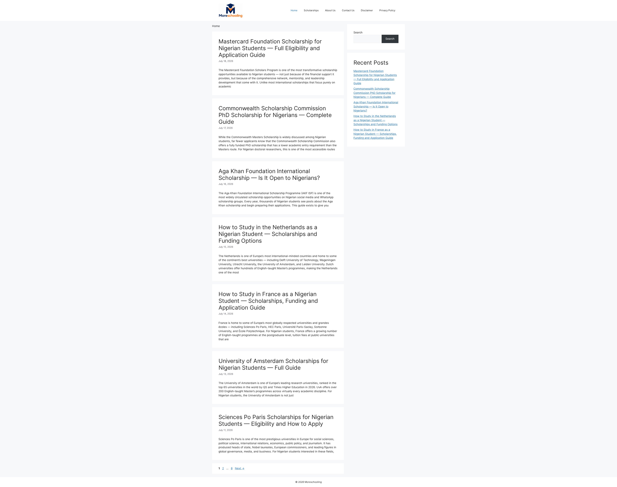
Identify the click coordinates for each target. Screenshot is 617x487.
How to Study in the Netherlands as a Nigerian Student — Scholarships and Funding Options (268, 234)
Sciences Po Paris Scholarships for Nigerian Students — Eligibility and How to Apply (276, 420)
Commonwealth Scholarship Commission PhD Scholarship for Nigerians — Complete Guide (275, 115)
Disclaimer (367, 10)
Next (239, 468)
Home (294, 10)
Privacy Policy (387, 10)
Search (357, 32)
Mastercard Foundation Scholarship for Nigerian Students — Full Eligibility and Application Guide (270, 48)
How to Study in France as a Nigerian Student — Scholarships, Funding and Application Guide (268, 301)
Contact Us (348, 10)
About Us (330, 10)
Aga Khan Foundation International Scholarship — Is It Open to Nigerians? (269, 174)
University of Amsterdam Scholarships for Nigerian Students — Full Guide (273, 364)
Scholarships (311, 10)
